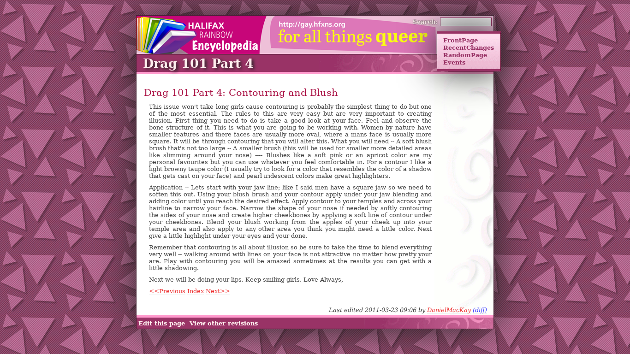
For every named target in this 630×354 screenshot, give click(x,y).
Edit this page (161, 323)
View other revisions (224, 323)
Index (195, 291)
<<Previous (167, 291)
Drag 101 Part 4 (198, 63)
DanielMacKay (449, 310)
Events (454, 62)
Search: (425, 21)
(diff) (480, 310)
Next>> (218, 291)
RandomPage (465, 55)
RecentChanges (468, 47)
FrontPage (460, 40)
